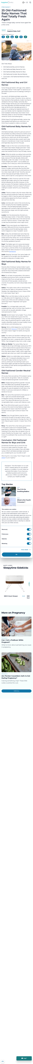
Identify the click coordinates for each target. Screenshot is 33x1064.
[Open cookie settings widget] (2, 1061)
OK (16, 554)
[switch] (29, 534)
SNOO (3, 457)
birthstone (12, 251)
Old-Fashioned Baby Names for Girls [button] (14, 69)
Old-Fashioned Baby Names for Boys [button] (14, 71)
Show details (24, 549)
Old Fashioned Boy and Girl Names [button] (13, 67)
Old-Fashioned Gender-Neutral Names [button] (15, 74)
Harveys (14, 329)
